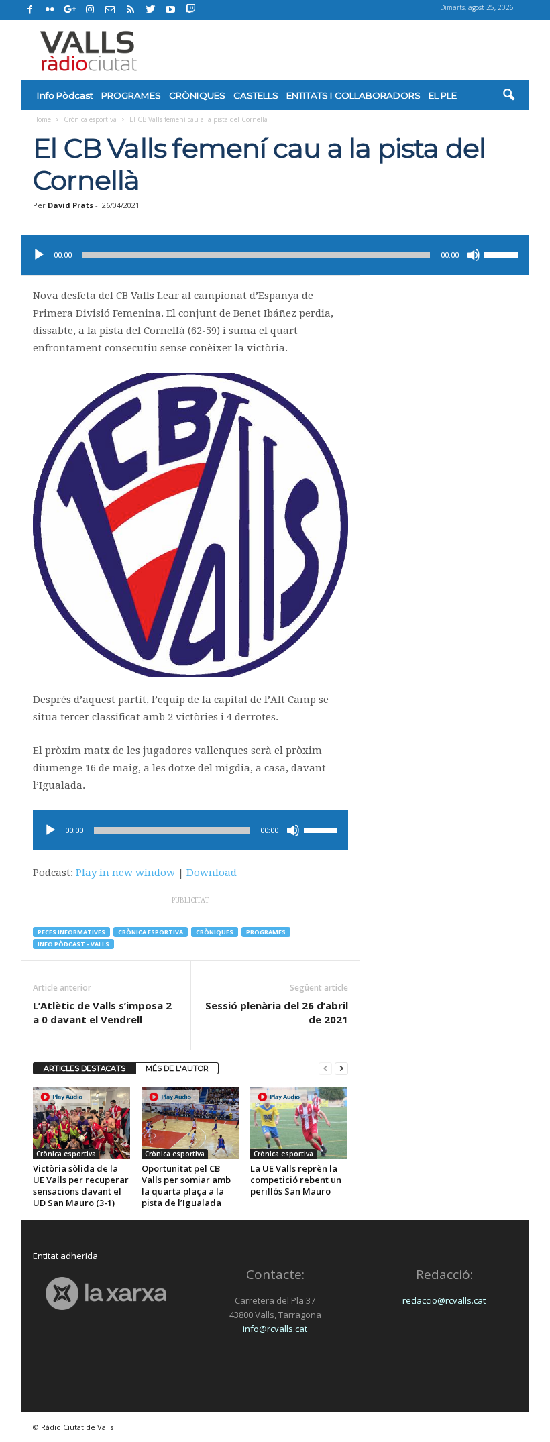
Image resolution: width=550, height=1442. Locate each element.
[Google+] (70, 10)
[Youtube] (170, 10)
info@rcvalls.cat (275, 1329)
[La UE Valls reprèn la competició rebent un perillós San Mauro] (298, 1123)
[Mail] (110, 10)
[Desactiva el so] (473, 255)
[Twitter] (150, 10)
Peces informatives (71, 932)
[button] (508, 95)
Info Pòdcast (65, 95)
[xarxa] (106, 1293)
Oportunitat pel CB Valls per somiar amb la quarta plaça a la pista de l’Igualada (186, 1185)
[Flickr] (50, 10)
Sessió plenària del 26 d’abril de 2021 (276, 1012)
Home (42, 119)
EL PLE (443, 95)
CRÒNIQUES (197, 95)
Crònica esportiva (90, 119)
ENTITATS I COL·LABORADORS (353, 95)
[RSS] (130, 10)
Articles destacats (84, 1068)
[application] (275, 255)
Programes (266, 932)
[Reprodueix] (39, 255)
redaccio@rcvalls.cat (444, 1300)
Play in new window (125, 873)
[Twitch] (188, 8)
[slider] (503, 253)
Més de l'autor (177, 1068)
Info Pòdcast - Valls (73, 944)
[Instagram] (90, 10)
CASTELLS (255, 95)
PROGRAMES (131, 95)
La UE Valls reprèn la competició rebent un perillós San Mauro (295, 1179)
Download (211, 873)
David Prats (70, 205)
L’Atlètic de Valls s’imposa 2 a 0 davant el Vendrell (102, 1012)
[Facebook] (29, 10)
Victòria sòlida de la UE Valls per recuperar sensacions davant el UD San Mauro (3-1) (81, 1185)
